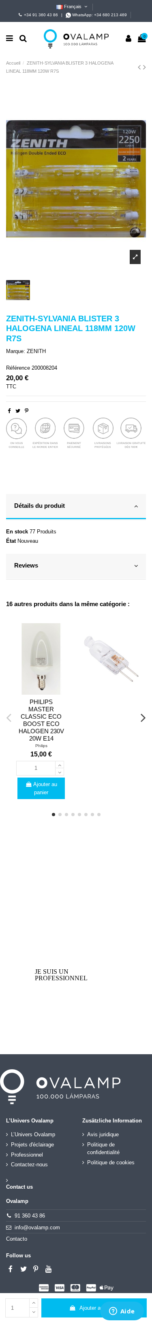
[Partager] (9, 411)
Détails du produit (39, 506)
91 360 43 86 (30, 1216)
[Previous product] (140, 67)
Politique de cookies (111, 1162)
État (11, 541)
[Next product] (144, 67)
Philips (41, 745)
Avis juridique (103, 1134)
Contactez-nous (29, 1164)
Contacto (16, 1239)
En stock (17, 532)
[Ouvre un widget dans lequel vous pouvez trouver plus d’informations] (122, 1312)
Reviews (26, 565)
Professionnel (27, 1155)
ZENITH (36, 351)
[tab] (76, 507)
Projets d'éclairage (32, 1145)
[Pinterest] (26, 411)
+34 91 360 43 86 (41, 15)
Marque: (15, 351)
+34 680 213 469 (110, 15)
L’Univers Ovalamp (33, 1134)
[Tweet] (17, 411)
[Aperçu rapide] (41, 692)
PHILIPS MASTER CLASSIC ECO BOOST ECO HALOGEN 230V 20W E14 (41, 720)
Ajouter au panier (99, 1308)
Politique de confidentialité (103, 1149)
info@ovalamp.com (37, 1227)
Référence (18, 368)
